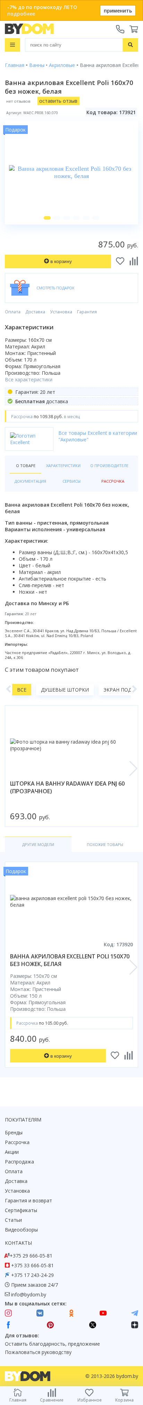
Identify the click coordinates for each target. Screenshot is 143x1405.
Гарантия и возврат (28, 1200)
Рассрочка (17, 1142)
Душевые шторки (65, 689)
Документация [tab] (30, 481)
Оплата (12, 312)
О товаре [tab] (25, 465)
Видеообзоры (21, 1229)
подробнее (21, 13)
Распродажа (19, 1161)
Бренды (14, 1132)
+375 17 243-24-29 (32, 1275)
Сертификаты (21, 1210)
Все (21, 689)
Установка (61, 312)
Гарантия (87, 312)
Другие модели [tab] (38, 844)
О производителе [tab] (109, 465)
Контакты (18, 1242)
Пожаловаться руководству (38, 1352)
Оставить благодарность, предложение (52, 1343)
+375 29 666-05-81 (31, 1255)
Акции (12, 1152)
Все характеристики (28, 379)
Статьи (13, 1220)
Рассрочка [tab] (112, 481)
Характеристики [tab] (63, 465)
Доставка (35, 312)
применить (118, 10)
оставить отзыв (58, 101)
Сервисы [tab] (71, 481)
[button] (47, 218)
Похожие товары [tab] (105, 844)
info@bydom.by (28, 1294)
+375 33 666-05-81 (32, 1265)
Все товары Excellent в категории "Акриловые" (97, 436)
